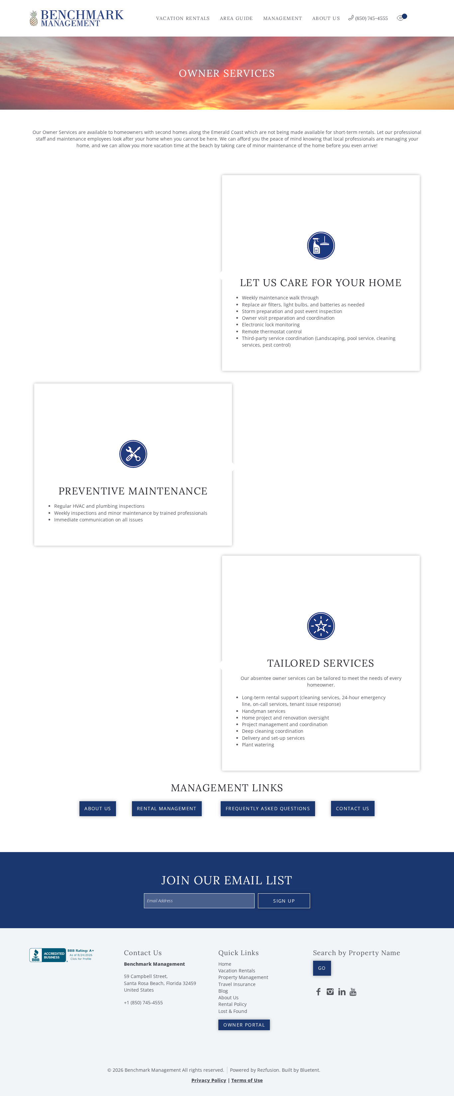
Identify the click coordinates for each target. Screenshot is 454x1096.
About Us (326, 18)
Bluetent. (310, 1070)
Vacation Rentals (183, 18)
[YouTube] (353, 992)
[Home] (76, 17)
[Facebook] (318, 992)
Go (322, 968)
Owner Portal (244, 1025)
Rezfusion (268, 1070)
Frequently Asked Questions (268, 808)
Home (224, 964)
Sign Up (284, 901)
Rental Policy (232, 1004)
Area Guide (236, 18)
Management (282, 18)
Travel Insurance (237, 984)
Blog (223, 991)
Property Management (243, 977)
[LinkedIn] (342, 992)
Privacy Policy (208, 1080)
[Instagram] (330, 992)
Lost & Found (232, 1011)
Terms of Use (247, 1080)
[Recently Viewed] (401, 18)
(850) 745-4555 (371, 18)
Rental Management (167, 808)
